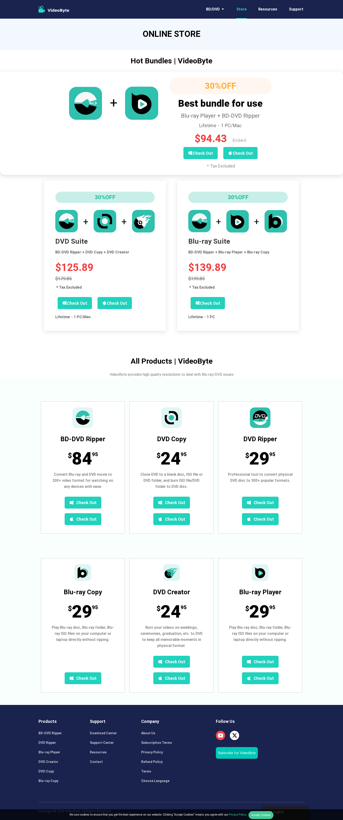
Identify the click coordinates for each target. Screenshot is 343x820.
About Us (148, 733)
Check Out (86, 502)
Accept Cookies (261, 815)
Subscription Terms (156, 743)
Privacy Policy (152, 752)
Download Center (103, 733)
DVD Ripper (47, 743)
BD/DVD (213, 9)
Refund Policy (152, 762)
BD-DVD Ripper (50, 733)
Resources (267, 9)
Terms (146, 771)
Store (241, 9)
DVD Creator (48, 762)
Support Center (102, 743)
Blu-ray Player (49, 752)
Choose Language (155, 781)
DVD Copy (46, 771)
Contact (96, 762)
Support (296, 9)
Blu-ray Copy (48, 781)
